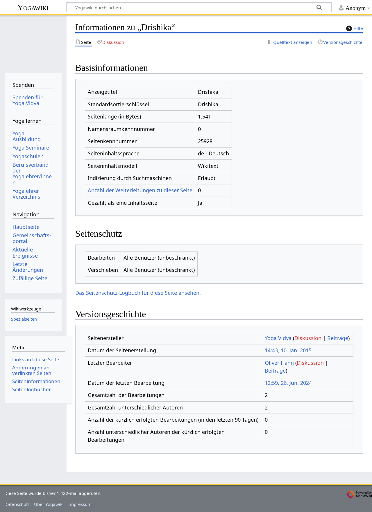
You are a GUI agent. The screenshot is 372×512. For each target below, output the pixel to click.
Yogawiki (33, 7)
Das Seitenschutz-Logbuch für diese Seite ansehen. (138, 292)
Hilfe (358, 28)
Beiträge (337, 338)
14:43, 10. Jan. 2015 (288, 350)
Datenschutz (17, 504)
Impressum (80, 504)
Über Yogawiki (49, 504)
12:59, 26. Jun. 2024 (288, 382)
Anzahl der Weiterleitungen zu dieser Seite (140, 190)
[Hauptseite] (33, 43)
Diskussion (307, 338)
